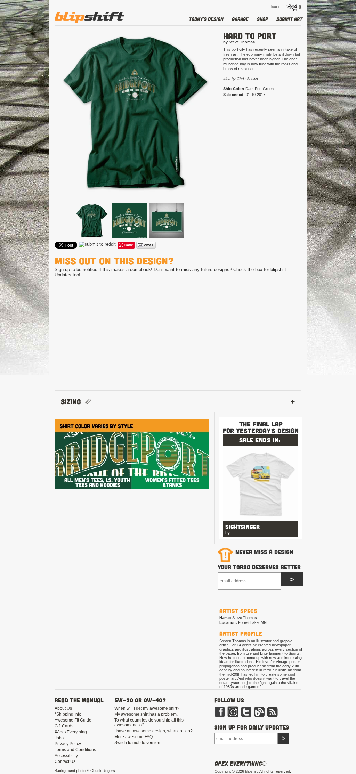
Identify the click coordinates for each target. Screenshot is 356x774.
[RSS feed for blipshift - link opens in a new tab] (272, 716)
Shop (262, 19)
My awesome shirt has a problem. (146, 714)
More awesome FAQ (133, 736)
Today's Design (206, 19)
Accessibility (66, 755)
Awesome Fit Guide (73, 720)
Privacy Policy (68, 743)
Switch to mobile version (137, 742)
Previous (64, 227)
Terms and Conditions (75, 749)
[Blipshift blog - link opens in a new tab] (259, 716)
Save (128, 244)
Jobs (59, 737)
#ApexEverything (71, 732)
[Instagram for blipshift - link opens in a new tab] (232, 716)
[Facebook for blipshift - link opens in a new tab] (219, 716)
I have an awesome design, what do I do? (153, 730)
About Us (63, 708)
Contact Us (65, 761)
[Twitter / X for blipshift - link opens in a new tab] (246, 716)
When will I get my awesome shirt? (146, 708)
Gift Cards (64, 726)
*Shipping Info (68, 714)
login (275, 6)
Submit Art (289, 19)
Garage (240, 19)
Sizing (73, 401)
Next (227, 227)
